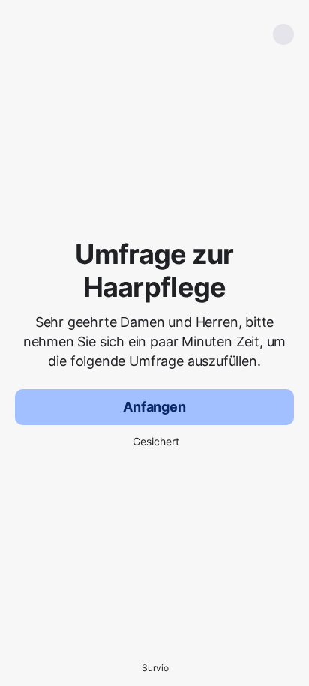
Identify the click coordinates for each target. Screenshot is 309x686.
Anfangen (154, 407)
